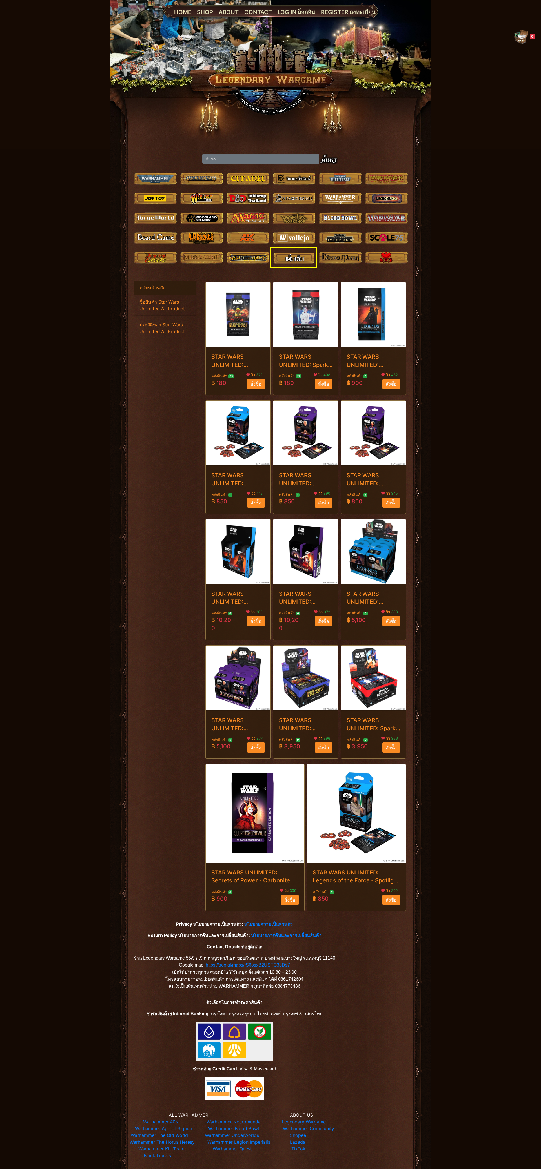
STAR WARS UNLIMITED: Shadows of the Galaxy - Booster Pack (233, 361)
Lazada (297, 1142)
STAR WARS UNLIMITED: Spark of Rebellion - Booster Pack (303, 361)
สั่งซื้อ (255, 384)
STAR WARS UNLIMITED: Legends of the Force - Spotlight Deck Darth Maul (233, 479)
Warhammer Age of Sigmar (163, 1128)
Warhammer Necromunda (234, 1122)
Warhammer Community (308, 1128)
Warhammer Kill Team (161, 1149)
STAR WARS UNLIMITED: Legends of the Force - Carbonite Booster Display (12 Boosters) (237, 598)
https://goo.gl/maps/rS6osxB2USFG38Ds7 (248, 965)
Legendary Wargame (304, 1122)
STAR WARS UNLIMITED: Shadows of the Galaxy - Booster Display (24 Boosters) (301, 724)
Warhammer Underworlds (232, 1135)
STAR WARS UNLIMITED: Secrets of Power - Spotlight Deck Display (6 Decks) (236, 724)
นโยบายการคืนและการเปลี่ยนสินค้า (286, 935)
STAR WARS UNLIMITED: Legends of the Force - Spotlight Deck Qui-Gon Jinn (356, 877)
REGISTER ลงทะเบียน (348, 12)
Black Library (158, 1155)
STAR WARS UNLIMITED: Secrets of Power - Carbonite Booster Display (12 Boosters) (304, 598)
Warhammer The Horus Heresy (162, 1142)
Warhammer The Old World (159, 1135)
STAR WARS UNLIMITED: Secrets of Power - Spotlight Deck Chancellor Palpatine (304, 479)
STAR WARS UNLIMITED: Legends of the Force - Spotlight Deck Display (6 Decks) (369, 598)
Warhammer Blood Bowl (233, 1128)
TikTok (298, 1149)
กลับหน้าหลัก (153, 288)
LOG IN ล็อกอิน (296, 12)
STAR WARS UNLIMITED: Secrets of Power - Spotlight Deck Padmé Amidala (372, 479)
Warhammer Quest (232, 1149)
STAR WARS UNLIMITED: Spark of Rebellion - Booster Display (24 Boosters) (373, 724)
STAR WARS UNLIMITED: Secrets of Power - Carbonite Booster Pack (250, 877)
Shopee (298, 1135)
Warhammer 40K (160, 1122)
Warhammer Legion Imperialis (238, 1142)
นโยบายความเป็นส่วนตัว (268, 924)
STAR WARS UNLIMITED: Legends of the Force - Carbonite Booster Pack (370, 361)
